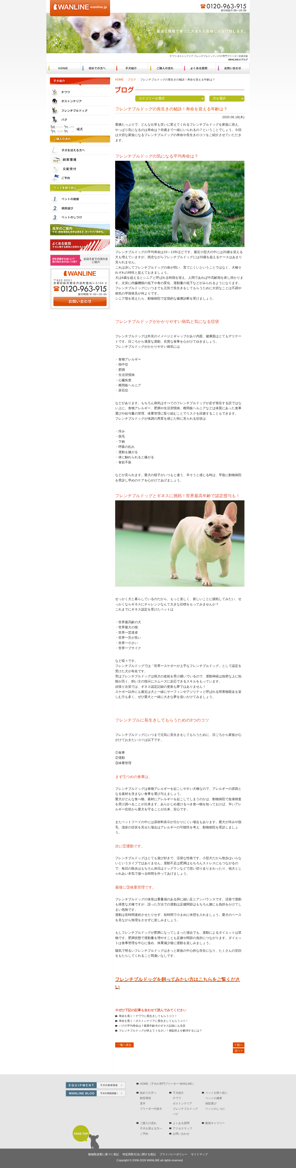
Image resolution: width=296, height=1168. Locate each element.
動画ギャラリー (215, 1123)
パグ (175, 1114)
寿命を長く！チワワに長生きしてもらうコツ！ (148, 1016)
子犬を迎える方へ (151, 1128)
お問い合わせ (181, 1133)
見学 (142, 1103)
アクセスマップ (182, 1128)
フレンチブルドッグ (185, 1108)
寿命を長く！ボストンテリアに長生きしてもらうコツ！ (153, 1020)
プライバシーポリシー (173, 1154)
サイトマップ (199, 1154)
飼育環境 (145, 1098)
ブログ (132, 79)
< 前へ (239, 1045)
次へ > (239, 1050)
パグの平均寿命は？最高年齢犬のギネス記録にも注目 (152, 1025)
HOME (119, 79)
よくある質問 (181, 1123)
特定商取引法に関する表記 (139, 1154)
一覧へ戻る (124, 1045)
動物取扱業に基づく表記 (103, 1154)
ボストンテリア (182, 1103)
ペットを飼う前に (216, 1092)
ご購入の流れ (148, 1123)
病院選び (210, 1103)
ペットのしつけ (215, 1108)
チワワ (177, 1098)
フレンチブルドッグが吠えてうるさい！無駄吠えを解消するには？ (160, 1030)
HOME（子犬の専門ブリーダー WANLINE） (167, 1083)
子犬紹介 (178, 1092)
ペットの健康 (213, 1098)
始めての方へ (148, 1092)
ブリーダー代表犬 (151, 1108)
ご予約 (144, 1133)
